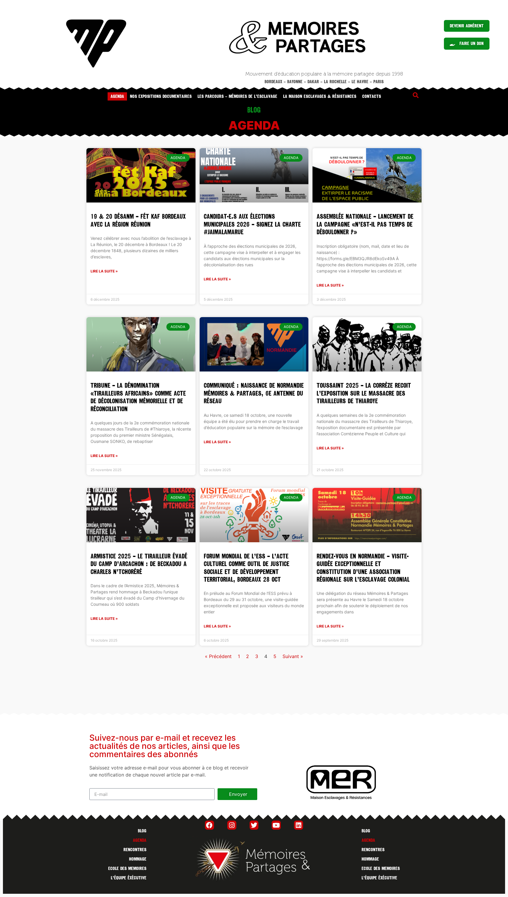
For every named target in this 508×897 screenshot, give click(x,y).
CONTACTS (371, 96)
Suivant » (293, 656)
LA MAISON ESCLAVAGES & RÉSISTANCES (319, 96)
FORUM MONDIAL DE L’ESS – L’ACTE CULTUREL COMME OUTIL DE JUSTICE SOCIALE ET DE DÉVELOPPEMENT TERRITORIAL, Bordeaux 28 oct (246, 568)
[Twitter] (254, 825)
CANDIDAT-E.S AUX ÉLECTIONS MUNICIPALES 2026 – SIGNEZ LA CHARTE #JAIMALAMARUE (252, 224)
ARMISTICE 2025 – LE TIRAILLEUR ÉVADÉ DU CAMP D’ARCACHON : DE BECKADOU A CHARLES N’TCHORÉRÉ (139, 564)
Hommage (137, 859)
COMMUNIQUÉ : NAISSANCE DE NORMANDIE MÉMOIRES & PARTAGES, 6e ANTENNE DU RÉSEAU (254, 393)
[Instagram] (231, 825)
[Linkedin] (298, 825)
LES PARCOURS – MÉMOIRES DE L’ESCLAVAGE (237, 96)
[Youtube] (276, 825)
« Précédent (218, 656)
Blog (142, 831)
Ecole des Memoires (127, 868)
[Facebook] (209, 825)
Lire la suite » (104, 271)
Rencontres (134, 849)
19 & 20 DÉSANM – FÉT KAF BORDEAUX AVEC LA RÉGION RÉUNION (138, 220)
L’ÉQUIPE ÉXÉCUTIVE (128, 878)
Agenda (117, 96)
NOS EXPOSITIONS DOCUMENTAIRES (161, 96)
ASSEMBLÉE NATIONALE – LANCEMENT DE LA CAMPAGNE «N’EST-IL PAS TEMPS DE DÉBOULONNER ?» (365, 224)
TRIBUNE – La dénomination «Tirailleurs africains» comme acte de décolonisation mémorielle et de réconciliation (138, 397)
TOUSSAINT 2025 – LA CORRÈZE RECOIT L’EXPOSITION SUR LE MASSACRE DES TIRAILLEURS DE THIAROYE (364, 393)
